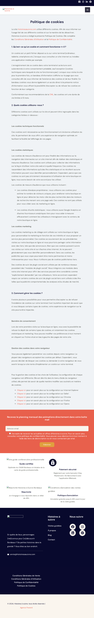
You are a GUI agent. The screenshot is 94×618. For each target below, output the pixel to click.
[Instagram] (83, 2)
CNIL (51, 94)
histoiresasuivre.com (27, 29)
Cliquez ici (21, 390)
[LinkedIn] (87, 2)
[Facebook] (79, 2)
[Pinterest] (90, 2)
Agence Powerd (26, 607)
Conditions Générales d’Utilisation (29, 39)
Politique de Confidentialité (60, 39)
